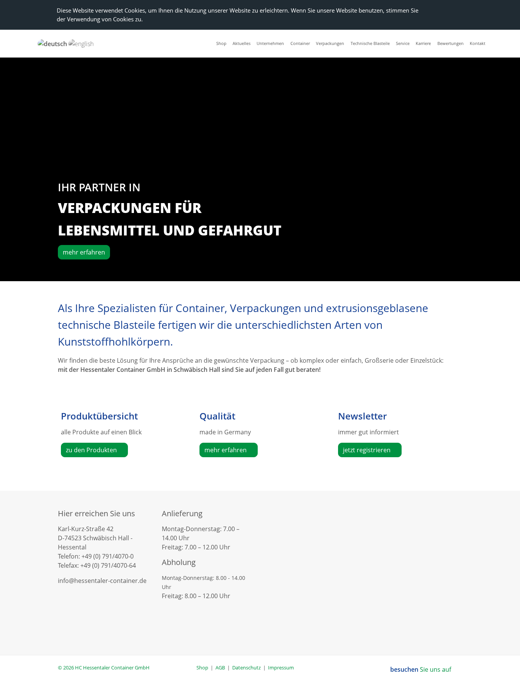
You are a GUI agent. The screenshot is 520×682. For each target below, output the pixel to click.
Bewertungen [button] (450, 43)
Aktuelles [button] (241, 43)
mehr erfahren (84, 252)
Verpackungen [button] (330, 43)
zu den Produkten (92, 450)
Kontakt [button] (477, 43)
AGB (220, 667)
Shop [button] (221, 43)
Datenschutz (246, 667)
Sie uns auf (421, 669)
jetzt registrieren (367, 450)
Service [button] (403, 43)
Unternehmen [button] (270, 43)
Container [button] (300, 43)
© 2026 (104, 667)
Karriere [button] (423, 43)
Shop (202, 667)
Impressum (281, 667)
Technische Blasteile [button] (370, 43)
